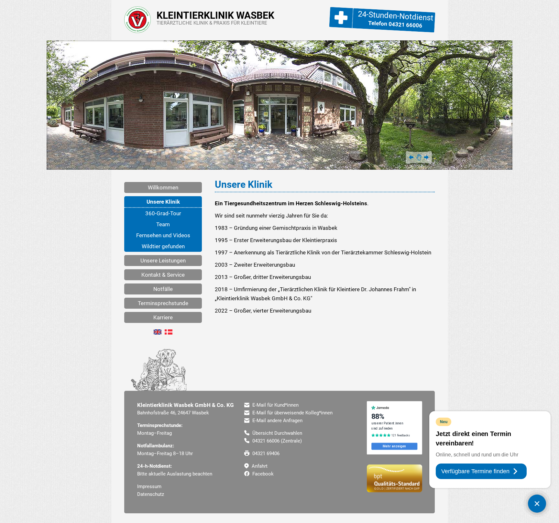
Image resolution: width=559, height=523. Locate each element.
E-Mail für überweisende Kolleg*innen (292, 413)
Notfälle (163, 289)
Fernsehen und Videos (163, 235)
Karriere (163, 317)
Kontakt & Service (163, 275)
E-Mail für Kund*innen (275, 405)
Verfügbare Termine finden (475, 471)
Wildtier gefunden (163, 246)
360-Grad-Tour (163, 213)
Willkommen (163, 187)
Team (163, 224)
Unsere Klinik (163, 201)
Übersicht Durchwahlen (276, 433)
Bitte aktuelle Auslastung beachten (174, 474)
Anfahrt (259, 466)
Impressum (149, 486)
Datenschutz (150, 494)
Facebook (262, 474)
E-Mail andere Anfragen (276, 420)
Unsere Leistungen (163, 260)
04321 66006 (405, 25)
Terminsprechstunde (163, 303)
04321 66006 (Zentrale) (276, 441)
